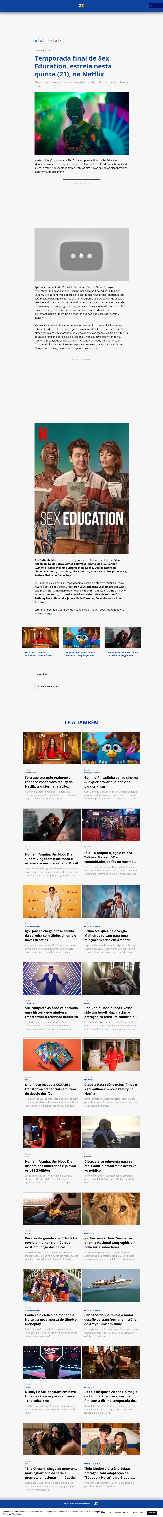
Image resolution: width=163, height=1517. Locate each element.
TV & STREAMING (30, 773)
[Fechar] (159, 1512)
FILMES (27, 849)
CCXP (26, 1080)
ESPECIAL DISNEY (89, 1233)
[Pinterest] (56, 40)
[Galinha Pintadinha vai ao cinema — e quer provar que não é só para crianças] (81, 637)
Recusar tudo (137, 1512)
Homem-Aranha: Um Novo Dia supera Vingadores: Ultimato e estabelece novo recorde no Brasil (123, 654)
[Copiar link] (61, 40)
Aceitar (152, 1512)
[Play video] (82, 254)
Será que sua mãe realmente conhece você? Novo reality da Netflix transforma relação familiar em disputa (39, 654)
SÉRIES (27, 1464)
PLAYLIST (28, 1233)
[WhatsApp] (46, 40)
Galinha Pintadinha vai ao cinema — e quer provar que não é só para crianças (81, 654)
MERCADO (87, 1157)
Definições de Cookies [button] (119, 1512)
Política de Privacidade (77, 1503)
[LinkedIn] (51, 40)
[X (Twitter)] (41, 40)
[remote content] (81, 202)
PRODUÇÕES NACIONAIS (92, 773)
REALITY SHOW (89, 1080)
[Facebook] (36, 40)
